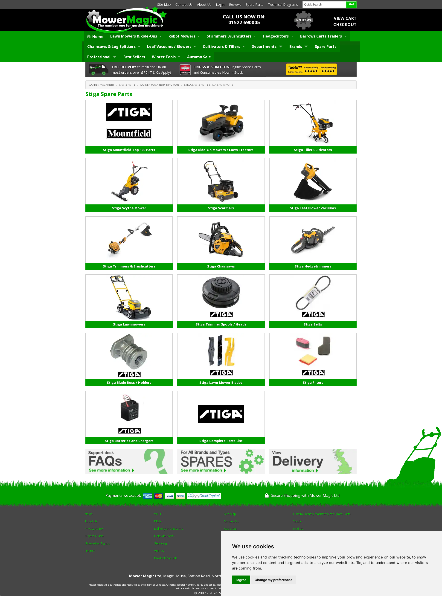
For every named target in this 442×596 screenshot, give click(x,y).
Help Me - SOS (164, 536)
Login (220, 4)
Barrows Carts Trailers (321, 36)
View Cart (345, 18)
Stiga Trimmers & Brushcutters (129, 266)
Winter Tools (164, 56)
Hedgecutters (276, 36)
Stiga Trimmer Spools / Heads (221, 324)
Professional (98, 56)
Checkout (345, 24)
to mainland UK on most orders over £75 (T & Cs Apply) (141, 69)
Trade (297, 521)
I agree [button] (241, 580)
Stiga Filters (313, 382)
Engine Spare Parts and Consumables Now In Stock (227, 69)
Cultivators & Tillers (221, 46)
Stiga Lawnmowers (129, 324)
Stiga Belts (313, 324)
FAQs (157, 521)
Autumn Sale (199, 56)
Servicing (160, 543)
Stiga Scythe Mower (129, 208)
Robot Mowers (182, 36)
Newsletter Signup (97, 543)
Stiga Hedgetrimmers (313, 266)
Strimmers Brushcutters (229, 36)
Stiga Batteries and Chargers (129, 441)
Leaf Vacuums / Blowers (169, 46)
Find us (298, 528)
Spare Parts (254, 4)
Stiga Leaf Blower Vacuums (313, 208)
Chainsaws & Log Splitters (111, 46)
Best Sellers (134, 56)
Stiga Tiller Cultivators (313, 150)
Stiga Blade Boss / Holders (129, 382)
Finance (90, 551)
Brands (295, 46)
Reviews (235, 4)
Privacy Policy (94, 528)
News (89, 514)
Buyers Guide (94, 536)
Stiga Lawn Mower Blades (220, 382)
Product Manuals (165, 558)
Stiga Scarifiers (221, 208)
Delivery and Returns (168, 528)
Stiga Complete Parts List (221, 441)
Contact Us (183, 4)
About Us (204, 4)
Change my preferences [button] (273, 580)
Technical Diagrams (283, 4)
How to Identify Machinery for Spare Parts (322, 514)
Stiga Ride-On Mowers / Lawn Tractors (220, 150)
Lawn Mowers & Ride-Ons (133, 36)
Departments (264, 46)
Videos (159, 551)
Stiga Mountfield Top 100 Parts (129, 150)
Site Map (164, 4)
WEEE (158, 514)
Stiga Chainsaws (221, 266)
